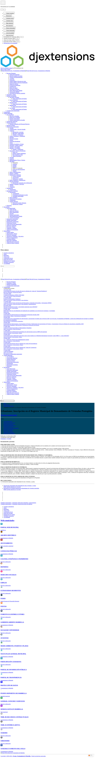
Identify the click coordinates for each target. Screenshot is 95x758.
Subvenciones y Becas (12, 233)
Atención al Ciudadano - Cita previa (15, 236)
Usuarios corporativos (9, 252)
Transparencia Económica (16, 199)
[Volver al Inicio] (25, 70)
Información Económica (12, 191)
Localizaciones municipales (13, 110)
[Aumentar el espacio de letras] (19, 41)
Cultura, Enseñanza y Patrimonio (17, 136)
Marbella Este (13, 105)
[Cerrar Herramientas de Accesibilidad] (4, 10)
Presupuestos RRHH (14, 92)
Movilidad (12, 161)
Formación (12, 80)
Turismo (11, 185)
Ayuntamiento (15, 193)
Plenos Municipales (14, 212)
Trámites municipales (11, 220)
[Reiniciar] (2, 10)
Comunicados (7, 112)
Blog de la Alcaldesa (14, 116)
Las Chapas (12, 108)
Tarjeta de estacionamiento (18, 169)
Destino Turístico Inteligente (19, 153)
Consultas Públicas (11, 239)
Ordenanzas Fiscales (11, 223)
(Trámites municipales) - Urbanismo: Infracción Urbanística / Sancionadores (18, 502)
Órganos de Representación (16, 77)
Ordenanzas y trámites (17, 178)
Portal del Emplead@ (15, 74)
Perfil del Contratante (11, 235)
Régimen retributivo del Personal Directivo (20, 124)
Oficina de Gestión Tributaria (19, 203)
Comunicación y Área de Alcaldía (17, 129)
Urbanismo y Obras (11, 94)
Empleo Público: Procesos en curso (18, 81)
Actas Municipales (11, 208)
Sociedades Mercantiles (17, 196)
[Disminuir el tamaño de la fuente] (16, 38)
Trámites (14, 166)
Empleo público (10, 232)
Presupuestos (13, 192)
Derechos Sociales (14, 138)
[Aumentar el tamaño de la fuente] (18, 38)
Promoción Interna (14, 84)
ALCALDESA (10, 114)
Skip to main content (5, 69)
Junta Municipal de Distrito (16, 216)
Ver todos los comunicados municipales (13, 354)
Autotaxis (14, 164)
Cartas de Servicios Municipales (14, 224)
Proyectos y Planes (11, 227)
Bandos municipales (14, 215)
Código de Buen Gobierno (13, 243)
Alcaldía (11, 128)
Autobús (14, 165)
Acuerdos (12, 78)
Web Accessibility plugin (6, 68)
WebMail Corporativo (9, 262)
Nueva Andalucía (14, 100)
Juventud (12, 157)
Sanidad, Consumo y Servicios (17, 184)
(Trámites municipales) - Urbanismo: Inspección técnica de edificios (16, 504)
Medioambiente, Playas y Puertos (17, 160)
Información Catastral (17, 204)
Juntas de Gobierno (14, 211)
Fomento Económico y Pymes (17, 144)
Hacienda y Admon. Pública (16, 145)
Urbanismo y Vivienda (6, 438)
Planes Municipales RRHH (16, 90)
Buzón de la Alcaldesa (15, 117)
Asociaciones (15, 177)
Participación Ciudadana (15, 174)
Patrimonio (9, 205)
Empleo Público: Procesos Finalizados (18, 82)
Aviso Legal (6, 256)
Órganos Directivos (11, 122)
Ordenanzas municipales (12, 219)
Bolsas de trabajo (14, 88)
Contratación (13, 200)
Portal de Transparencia (12, 237)
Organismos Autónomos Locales (20, 195)
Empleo (11, 140)
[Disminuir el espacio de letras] (17, 41)
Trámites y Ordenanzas (17, 134)
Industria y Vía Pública (15, 148)
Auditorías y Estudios (12, 228)
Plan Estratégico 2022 (17, 154)
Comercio (12, 130)
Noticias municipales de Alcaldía (17, 120)
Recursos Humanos (11, 73)
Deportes (12, 137)
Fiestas (11, 142)
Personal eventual (11, 125)
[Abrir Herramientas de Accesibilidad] (3, 3)
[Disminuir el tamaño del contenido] (20, 37)
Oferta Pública (7, 231)
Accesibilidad (7, 263)
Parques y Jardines (14, 173)
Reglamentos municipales (12, 221)
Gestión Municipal (8, 113)
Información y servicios (17, 132)
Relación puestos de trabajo (16, 76)
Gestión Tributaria (14, 201)
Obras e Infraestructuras (15, 172)
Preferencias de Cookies (9, 260)
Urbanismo (12, 187)
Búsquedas (6, 255)
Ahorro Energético (16, 156)
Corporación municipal (12, 121)
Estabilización (13, 86)
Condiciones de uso (8, 258)
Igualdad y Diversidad (15, 146)
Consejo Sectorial (16, 176)
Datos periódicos (13, 197)
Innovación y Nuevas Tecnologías (17, 150)
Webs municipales (7, 520)
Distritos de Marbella (11, 96)
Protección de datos (8, 259)
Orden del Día (13, 209)
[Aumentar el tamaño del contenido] (23, 37)
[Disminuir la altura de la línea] (16, 40)
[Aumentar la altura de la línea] (18, 40)
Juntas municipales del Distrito (19, 98)
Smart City (15, 152)
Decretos (12, 213)
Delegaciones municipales (13, 126)
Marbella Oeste (13, 102)
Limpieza (12, 158)
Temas (5, 254)
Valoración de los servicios (13, 241)
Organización (10, 188)
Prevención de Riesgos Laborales (17, 93)
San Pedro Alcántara (14, 97)
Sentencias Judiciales (11, 225)
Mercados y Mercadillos (18, 133)
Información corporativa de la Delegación (22, 183)
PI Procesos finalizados (15, 85)
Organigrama (13, 189)
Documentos (7, 207)
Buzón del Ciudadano (12, 240)
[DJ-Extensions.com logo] (47, 66)
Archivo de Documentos (12, 229)
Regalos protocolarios (15, 118)
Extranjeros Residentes (15, 141)
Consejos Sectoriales (14, 217)
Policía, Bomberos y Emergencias (17, 180)
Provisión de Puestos (14, 89)
